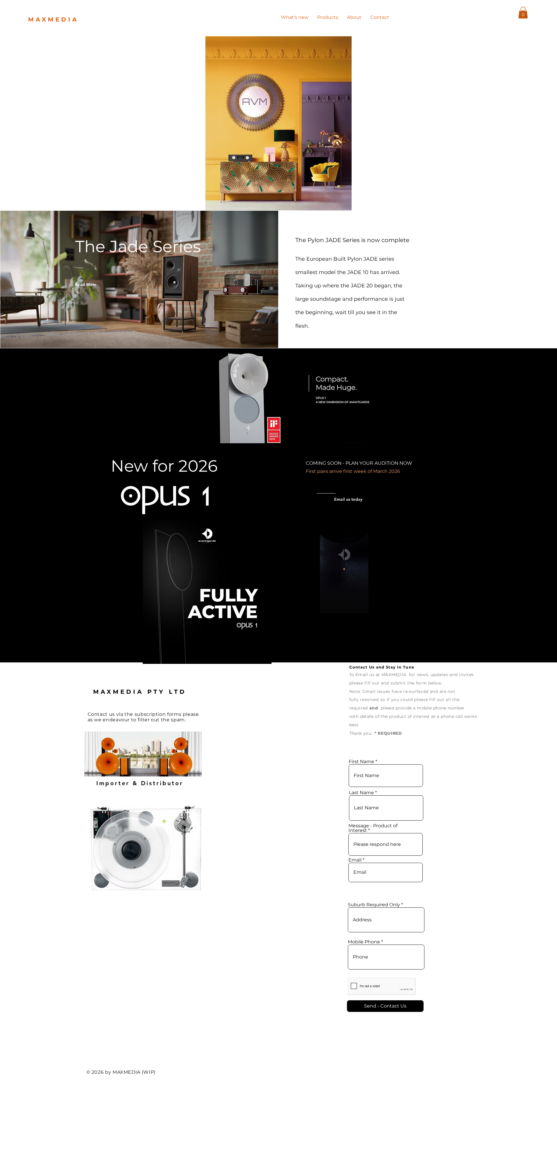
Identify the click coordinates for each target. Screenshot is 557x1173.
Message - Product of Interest (372, 828)
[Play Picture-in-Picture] (403, 605)
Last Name (361, 792)
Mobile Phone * (365, 942)
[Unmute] (285, 605)
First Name (362, 761)
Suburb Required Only (374, 904)
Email (354, 860)
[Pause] (275, 605)
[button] (523, 13)
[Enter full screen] (413, 605)
